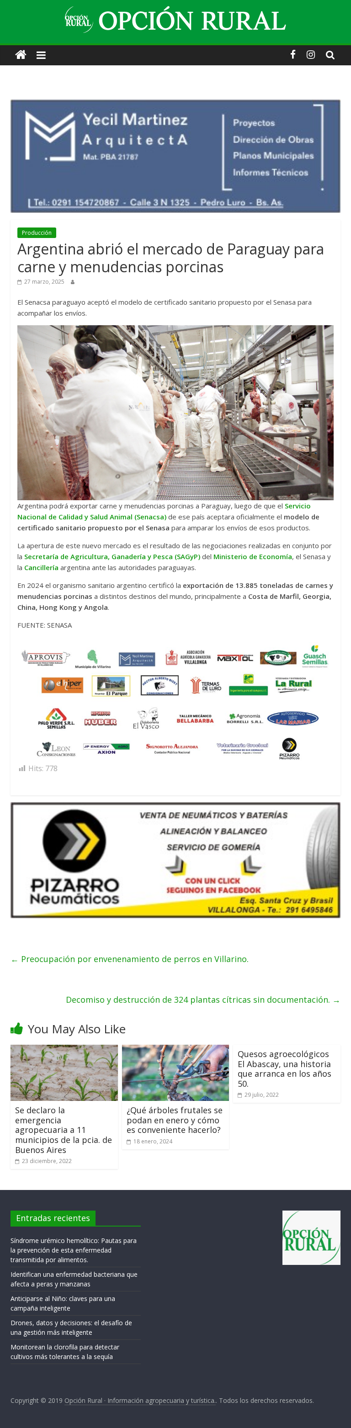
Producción (37, 233)
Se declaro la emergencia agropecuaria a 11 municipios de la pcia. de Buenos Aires (63, 1130)
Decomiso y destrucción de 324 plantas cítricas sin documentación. (203, 999)
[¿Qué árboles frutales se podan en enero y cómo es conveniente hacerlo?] (175, 1050)
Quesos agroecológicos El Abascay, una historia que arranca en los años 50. (284, 1068)
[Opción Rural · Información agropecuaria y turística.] (21, 55)
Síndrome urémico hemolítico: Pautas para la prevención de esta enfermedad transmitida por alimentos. (74, 1250)
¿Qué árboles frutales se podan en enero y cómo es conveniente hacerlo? (175, 1120)
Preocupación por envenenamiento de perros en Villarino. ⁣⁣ (131, 958)
